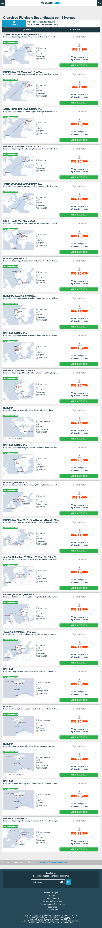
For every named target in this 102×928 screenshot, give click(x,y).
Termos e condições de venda (52, 904)
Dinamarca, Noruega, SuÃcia (19, 371)
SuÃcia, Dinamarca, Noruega (19, 632)
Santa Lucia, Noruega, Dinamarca (22, 35)
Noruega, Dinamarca (15, 259)
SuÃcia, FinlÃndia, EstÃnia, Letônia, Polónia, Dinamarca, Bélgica (31, 557)
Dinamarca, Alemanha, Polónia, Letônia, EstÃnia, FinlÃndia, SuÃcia (31, 520)
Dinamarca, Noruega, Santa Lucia (22, 72)
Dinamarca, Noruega (15, 819)
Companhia (18, 862)
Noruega (8, 408)
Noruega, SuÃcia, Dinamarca (19, 296)
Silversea (32, 862)
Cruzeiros (5, 862)
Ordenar (76, 30)
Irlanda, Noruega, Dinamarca (20, 595)
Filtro (28, 30)
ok (68, 882)
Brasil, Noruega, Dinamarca (19, 221)
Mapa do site (52, 910)
